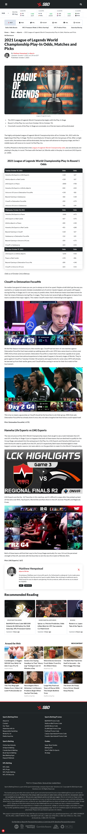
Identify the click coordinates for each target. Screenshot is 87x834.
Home (6, 32)
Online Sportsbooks (9, 745)
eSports (19, 32)
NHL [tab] (66, 22)
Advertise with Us (8, 728)
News (13, 32)
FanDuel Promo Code (52, 731)
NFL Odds (6, 767)
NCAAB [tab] (78, 22)
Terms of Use (47, 783)
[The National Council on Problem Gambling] (67, 827)
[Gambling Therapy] (30, 826)
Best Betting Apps (8, 755)
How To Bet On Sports (52, 750)
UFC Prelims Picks (60, 27)
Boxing (72, 620)
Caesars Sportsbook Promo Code (56, 733)
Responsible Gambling (10, 731)
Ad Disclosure (9, 35)
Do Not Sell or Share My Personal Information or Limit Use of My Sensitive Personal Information (43, 822)
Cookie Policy (56, 783)
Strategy (47, 753)
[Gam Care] (22, 827)
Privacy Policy (37, 783)
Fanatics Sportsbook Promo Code (56, 736)
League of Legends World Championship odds (48, 148)
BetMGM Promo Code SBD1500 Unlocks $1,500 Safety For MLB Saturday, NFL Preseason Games (18, 626)
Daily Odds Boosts (11, 27)
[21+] (16, 827)
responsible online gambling (39, 808)
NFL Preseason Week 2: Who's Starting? (35, 27)
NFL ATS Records (8, 774)
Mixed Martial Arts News (47, 620)
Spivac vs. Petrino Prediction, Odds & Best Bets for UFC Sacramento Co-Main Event (51, 626)
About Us (6, 721)
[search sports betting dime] (81, 4)
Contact (5, 723)
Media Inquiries (8, 736)
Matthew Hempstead (20, 53)
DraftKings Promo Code (53, 728)
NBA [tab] (55, 22)
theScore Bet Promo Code (53, 723)
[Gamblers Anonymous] (56, 827)
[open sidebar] (6, 4)
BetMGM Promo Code (52, 721)
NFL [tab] (33, 22)
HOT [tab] (10, 23)
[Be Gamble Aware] (44, 827)
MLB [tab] (22, 22)
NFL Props (6, 769)
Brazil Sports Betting (9, 753)
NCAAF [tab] (44, 22)
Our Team (6, 726)
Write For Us (7, 733)
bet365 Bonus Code (51, 726)
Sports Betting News (14, 620)
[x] (78, 569)
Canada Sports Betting (10, 750)
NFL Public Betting (9, 772)
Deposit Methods (8, 758)
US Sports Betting (8, 748)
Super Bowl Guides (51, 745)
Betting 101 (48, 748)
